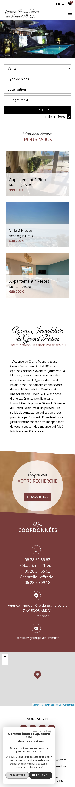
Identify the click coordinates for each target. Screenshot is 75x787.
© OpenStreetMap (65, 704)
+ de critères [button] (55, 116)
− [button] (5, 662)
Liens (55, 766)
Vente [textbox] (12, 68)
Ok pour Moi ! (41, 775)
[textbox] (37, 78)
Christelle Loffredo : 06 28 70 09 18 (37, 579)
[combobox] (37, 68)
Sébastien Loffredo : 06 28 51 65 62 (37, 568)
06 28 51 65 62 (37, 559)
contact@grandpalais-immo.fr (37, 638)
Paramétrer (17, 775)
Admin (62, 766)
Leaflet (36, 704)
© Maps (48, 704)
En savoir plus (37, 497)
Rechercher (37, 110)
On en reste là (39, 731)
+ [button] (5, 656)
